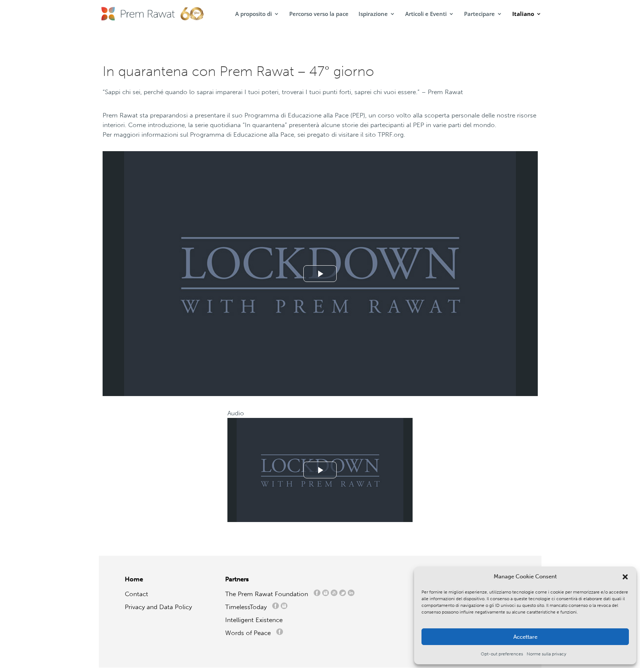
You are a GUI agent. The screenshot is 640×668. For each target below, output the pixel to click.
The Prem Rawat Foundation (268, 594)
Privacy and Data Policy (158, 607)
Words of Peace (250, 633)
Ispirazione (373, 14)
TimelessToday (247, 607)
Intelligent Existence (254, 620)
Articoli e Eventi (426, 14)
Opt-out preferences (502, 654)
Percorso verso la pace (319, 14)
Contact (136, 594)
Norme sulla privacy (546, 654)
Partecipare (479, 14)
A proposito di (253, 14)
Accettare (525, 637)
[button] (625, 577)
